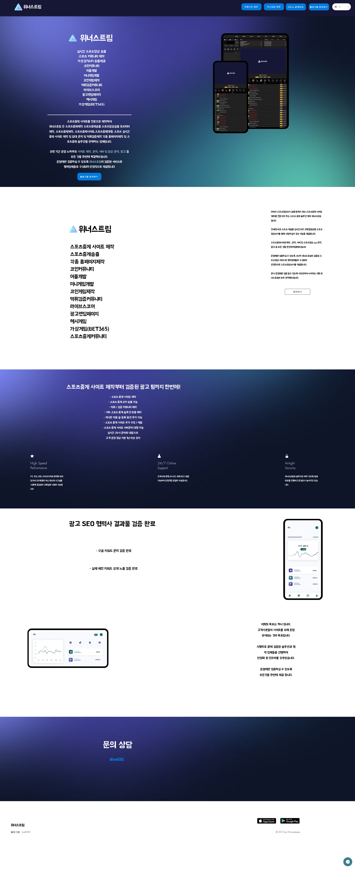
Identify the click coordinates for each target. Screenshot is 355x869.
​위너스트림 (32, 6)
